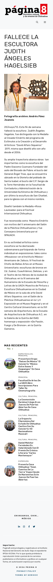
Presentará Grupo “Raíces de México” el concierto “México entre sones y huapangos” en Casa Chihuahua (29, 365)
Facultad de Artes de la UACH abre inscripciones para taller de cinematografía (29, 385)
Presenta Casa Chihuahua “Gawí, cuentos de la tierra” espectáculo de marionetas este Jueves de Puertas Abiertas (28, 472)
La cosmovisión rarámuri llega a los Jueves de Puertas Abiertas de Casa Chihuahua (29, 404)
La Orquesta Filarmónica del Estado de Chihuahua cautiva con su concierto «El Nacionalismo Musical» (29, 426)
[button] (37, 22)
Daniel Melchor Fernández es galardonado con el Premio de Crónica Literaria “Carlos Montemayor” (28, 449)
